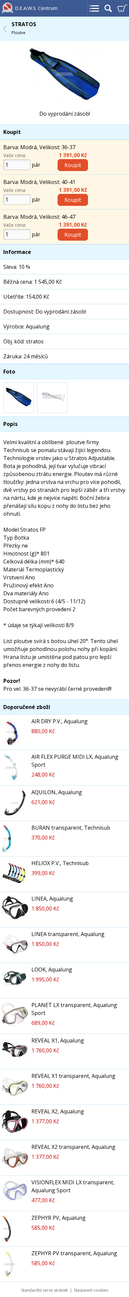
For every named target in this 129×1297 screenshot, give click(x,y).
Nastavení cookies (91, 1290)
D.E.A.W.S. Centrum (36, 8)
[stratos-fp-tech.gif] (52, 398)
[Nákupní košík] (122, 8)
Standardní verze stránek (44, 1290)
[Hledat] (108, 8)
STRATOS (24, 28)
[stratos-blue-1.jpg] (64, 99)
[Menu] (94, 8)
